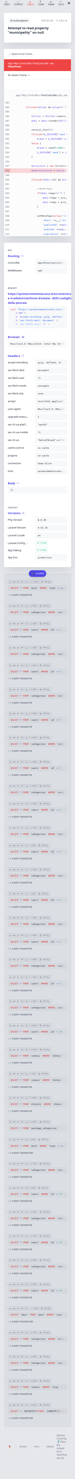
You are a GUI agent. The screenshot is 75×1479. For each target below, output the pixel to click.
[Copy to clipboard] (63, 263)
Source (23, 1446)
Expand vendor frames (22, 54)
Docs (36, 1446)
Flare (63, 1441)
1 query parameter (21, 595)
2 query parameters (21, 1153)
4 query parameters (21, 1418)
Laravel (50, 1446)
